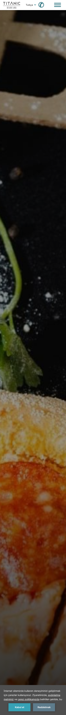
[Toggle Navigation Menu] (57, 5)
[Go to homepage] (12, 5)
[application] (33, 700)
